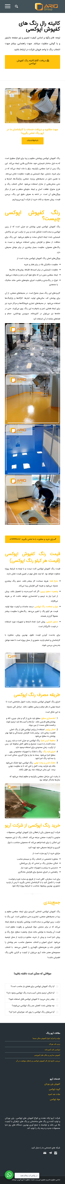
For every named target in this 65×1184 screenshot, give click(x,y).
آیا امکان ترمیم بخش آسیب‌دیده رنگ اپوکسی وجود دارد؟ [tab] (30, 993)
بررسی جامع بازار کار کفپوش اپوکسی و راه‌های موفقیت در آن (38, 1061)
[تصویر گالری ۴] (32, 399)
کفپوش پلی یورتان (52, 1084)
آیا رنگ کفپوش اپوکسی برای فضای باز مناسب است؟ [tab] (32, 986)
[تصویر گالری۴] (32, 348)
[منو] (8, 6)
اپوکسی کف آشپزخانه (52, 1049)
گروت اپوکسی (54, 1089)
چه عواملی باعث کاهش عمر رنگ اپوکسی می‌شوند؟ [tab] (33, 1005)
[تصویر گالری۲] (32, 500)
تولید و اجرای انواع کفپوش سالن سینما (46, 1038)
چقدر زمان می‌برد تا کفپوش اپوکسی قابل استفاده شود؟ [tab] (31, 999)
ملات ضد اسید (54, 1094)
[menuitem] (16, 6)
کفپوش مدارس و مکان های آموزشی (47, 1055)
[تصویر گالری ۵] (32, 449)
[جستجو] (16, 6)
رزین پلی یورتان (54, 1044)
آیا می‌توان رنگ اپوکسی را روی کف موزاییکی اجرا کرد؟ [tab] (31, 1012)
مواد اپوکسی (55, 1099)
